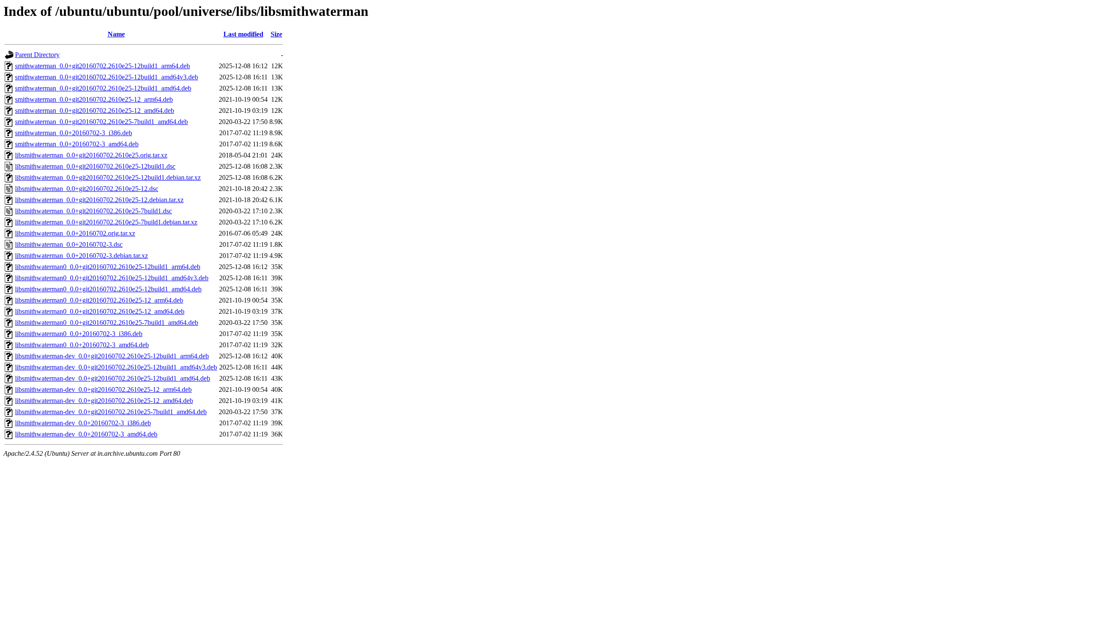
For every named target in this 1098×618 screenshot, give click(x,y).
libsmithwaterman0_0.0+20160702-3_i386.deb (78, 333)
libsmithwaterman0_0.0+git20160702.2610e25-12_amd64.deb (99, 311)
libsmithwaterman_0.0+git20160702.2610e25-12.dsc (86, 188)
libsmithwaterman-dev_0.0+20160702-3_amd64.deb (86, 434)
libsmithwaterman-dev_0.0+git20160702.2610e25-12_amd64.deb (104, 400)
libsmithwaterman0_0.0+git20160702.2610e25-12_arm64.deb (99, 300)
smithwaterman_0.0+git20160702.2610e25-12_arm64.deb (94, 99)
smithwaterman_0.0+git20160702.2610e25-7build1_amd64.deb (101, 121)
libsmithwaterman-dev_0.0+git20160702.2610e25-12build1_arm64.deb (112, 356)
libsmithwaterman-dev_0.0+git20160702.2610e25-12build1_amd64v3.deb (116, 367)
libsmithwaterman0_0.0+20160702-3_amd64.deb (82, 344)
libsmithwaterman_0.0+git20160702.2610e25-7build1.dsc (93, 211)
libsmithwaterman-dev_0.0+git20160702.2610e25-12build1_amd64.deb (112, 378)
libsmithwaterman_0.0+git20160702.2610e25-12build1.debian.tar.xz (108, 177)
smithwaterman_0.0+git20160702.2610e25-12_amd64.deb (94, 110)
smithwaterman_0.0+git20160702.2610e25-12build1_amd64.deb (103, 88)
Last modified (243, 34)
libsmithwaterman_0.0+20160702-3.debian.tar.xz (81, 255)
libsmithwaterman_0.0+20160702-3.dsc (69, 244)
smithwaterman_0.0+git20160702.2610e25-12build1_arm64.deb (102, 66)
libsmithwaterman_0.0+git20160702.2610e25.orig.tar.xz (91, 155)
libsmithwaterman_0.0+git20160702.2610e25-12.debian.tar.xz (99, 199)
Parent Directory (37, 54)
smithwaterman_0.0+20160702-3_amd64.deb (77, 144)
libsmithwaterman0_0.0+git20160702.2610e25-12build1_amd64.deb (108, 289)
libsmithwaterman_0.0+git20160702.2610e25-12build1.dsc (95, 166)
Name (116, 34)
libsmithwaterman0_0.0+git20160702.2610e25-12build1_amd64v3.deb (111, 278)
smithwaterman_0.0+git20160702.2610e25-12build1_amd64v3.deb (106, 77)
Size (276, 34)
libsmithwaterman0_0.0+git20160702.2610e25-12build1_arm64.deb (107, 266)
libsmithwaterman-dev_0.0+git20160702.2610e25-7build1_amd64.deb (111, 411)
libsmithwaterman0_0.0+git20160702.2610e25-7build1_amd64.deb (106, 322)
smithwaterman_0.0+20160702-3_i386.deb (73, 132)
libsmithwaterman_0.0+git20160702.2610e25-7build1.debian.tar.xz (106, 222)
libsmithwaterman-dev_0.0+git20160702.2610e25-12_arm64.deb (103, 389)
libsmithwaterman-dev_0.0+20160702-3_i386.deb (83, 423)
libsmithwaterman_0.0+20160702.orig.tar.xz (75, 233)
